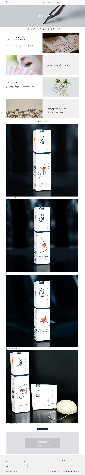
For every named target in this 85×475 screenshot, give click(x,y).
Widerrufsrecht (27, 463)
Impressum (8, 466)
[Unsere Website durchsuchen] (74, 2)
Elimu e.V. (26, 466)
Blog (6, 461)
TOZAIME (9, 471)
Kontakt (7, 463)
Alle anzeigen (42, 429)
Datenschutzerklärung (28, 464)
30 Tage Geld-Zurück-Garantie (11, 464)
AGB (25, 461)
